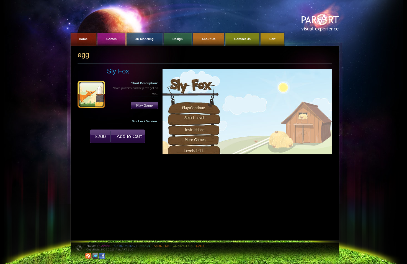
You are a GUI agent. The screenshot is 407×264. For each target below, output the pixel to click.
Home (91, 245)
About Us (161, 245)
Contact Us (182, 245)
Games (104, 245)
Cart (200, 245)
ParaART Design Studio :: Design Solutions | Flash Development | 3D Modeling (320, 22)
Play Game (144, 105)
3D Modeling (124, 245)
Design (144, 245)
